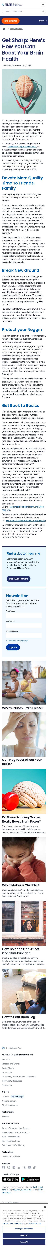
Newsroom (7, 1085)
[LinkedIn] (13, 1167)
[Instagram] (8, 1167)
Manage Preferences (24, 1229)
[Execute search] (44, 11)
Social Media (8, 1068)
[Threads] (18, 1167)
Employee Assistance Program (15, 1132)
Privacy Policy (35, 1223)
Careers (5, 1096)
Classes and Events (11, 1064)
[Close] (45, 1207)
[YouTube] (29, 1167)
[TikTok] (34, 1167)
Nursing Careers (9, 1101)
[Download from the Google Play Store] (30, 1179)
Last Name (10, 621)
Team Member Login (11, 1141)
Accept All (24, 1242)
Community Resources (12, 1081)
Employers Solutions (11, 1157)
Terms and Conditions (12, 1223)
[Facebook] (3, 1167)
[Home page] (4, 28)
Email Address (12, 631)
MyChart (16, 1190)
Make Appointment (18, 578)
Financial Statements (10, 1202)
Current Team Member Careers (16, 1128)
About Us (6, 1059)
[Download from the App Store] (10, 1179)
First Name (10, 611)
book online (26, 1190)
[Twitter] (24, 1167)
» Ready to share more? (17, 640)
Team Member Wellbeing (13, 1145)
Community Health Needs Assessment (19, 1076)
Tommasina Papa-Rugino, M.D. (22, 146)
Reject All (24, 1235)
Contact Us (7, 1072)
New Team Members (11, 1137)
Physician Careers (10, 1105)
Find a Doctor (10, 21)
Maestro (5, 1117)
